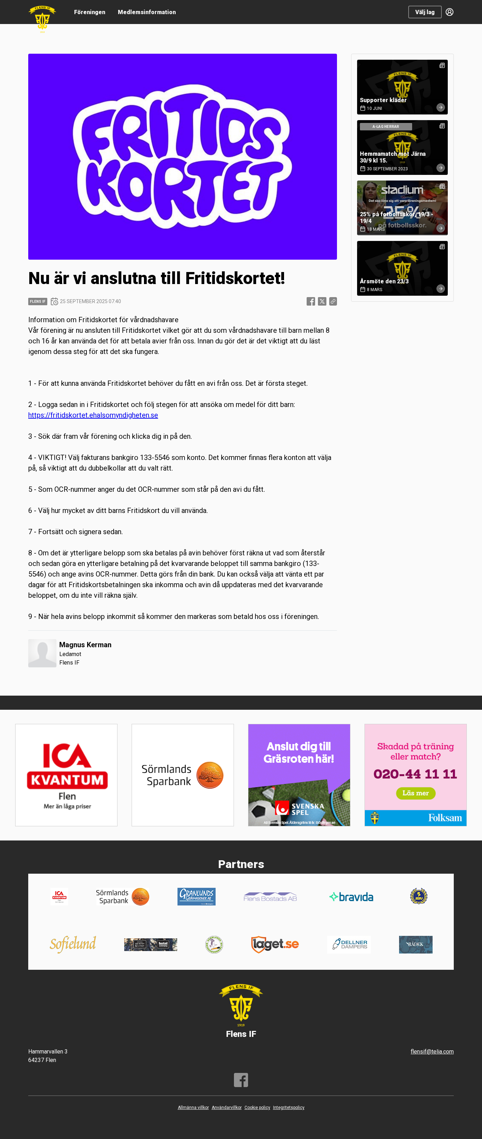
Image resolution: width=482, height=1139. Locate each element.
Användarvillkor (227, 1107)
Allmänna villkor (193, 1107)
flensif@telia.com (432, 1051)
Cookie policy (257, 1107)
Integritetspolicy (289, 1107)
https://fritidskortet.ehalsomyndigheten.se (93, 415)
